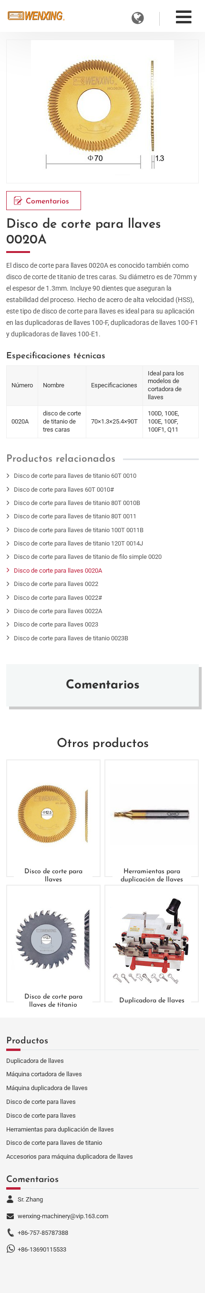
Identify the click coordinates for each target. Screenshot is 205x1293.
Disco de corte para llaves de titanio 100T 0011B (79, 530)
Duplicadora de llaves (151, 1001)
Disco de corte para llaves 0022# (58, 597)
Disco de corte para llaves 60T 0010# (64, 489)
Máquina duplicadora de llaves (47, 1087)
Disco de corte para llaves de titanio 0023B (71, 638)
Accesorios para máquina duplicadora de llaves (69, 1156)
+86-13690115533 (42, 1249)
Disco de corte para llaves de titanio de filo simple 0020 (88, 556)
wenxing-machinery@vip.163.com (63, 1216)
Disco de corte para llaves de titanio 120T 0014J (78, 543)
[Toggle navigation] (183, 17)
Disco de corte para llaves (53, 875)
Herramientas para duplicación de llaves (152, 875)
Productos (27, 1041)
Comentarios (47, 201)
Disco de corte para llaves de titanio (53, 1001)
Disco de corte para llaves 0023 (56, 624)
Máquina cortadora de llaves (44, 1074)
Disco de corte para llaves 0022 (56, 583)
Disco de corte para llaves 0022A (58, 611)
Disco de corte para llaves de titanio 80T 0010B (77, 502)
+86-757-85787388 (43, 1232)
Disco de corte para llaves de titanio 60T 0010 (75, 475)
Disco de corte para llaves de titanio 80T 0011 (75, 516)
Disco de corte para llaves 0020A (58, 570)
